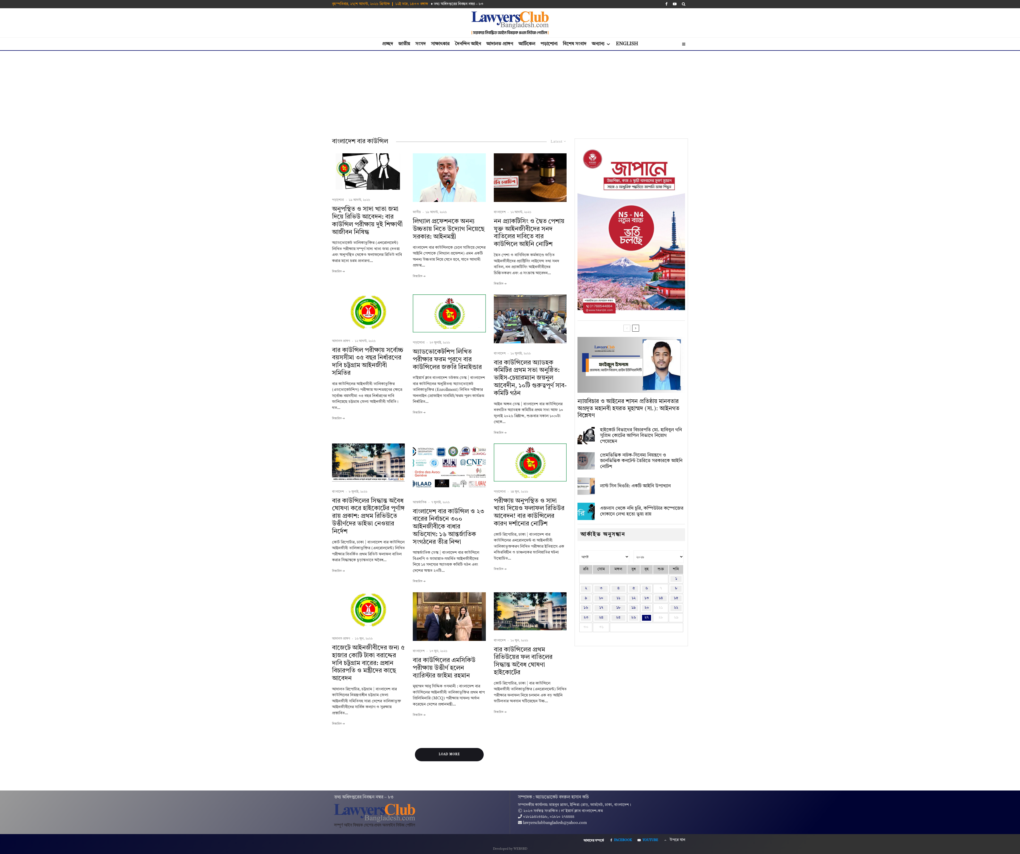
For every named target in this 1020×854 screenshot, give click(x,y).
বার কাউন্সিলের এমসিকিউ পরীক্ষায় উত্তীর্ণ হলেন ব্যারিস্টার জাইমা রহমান (444, 668)
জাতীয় (404, 43)
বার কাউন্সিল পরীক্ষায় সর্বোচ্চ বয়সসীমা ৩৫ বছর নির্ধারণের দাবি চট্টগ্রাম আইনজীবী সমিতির (367, 362)
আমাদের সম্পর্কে (594, 840)
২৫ (618, 618)
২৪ (601, 618)
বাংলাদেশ (500, 212)
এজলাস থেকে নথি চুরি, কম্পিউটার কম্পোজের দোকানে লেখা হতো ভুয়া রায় (641, 511)
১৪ (661, 598)
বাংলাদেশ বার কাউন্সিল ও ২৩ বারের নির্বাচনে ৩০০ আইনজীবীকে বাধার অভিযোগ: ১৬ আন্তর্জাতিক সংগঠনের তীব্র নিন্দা (448, 527)
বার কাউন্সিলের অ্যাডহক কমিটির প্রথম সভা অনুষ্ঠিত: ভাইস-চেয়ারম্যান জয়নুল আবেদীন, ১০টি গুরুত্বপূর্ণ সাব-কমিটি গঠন (530, 378)
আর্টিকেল (526, 43)
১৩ (646, 598)
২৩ (586, 618)
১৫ (676, 598)
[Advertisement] (510, 90)
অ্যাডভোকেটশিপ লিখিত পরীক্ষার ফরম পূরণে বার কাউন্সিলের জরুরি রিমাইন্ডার (447, 360)
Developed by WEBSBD (510, 849)
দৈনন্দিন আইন (468, 43)
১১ (618, 598)
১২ (634, 598)
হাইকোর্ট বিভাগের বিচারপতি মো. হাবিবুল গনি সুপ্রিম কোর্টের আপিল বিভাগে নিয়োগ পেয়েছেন (641, 436)
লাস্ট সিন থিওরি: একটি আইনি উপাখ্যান (635, 486)
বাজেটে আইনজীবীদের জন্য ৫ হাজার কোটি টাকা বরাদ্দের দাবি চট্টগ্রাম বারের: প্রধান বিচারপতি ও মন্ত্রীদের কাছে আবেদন (368, 663)
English (627, 43)
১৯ (633, 608)
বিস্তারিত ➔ (338, 271)
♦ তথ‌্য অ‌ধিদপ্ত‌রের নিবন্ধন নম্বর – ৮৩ (457, 4)
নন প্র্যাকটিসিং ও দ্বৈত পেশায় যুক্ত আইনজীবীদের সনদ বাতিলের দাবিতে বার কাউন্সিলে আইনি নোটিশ (529, 233)
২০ (646, 608)
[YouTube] (674, 4)
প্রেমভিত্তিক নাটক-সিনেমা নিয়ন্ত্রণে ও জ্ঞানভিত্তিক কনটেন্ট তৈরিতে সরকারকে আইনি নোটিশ (641, 461)
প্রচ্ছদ (387, 43)
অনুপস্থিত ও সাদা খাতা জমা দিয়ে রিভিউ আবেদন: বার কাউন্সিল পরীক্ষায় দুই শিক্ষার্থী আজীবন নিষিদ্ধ (367, 220)
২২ (676, 608)
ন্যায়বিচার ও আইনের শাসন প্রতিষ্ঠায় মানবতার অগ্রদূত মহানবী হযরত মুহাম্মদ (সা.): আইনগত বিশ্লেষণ (628, 408)
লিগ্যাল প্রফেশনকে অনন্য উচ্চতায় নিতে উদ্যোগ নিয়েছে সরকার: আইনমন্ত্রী (448, 229)
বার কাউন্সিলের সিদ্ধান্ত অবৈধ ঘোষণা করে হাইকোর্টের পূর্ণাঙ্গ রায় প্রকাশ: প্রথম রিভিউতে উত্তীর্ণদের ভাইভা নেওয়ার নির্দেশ (368, 516)
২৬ (633, 618)
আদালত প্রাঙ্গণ (499, 43)
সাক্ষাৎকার (440, 43)
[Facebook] (666, 4)
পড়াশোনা (549, 43)
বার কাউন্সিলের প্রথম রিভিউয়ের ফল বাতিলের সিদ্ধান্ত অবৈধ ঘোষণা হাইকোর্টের (523, 661)
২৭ (646, 618)
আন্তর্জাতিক (420, 502)
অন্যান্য (598, 43)
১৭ (601, 608)
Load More (449, 754)
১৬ (586, 608)
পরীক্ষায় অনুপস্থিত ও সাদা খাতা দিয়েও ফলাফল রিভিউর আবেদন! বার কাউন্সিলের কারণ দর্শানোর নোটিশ (529, 512)
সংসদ (420, 43)
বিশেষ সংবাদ (574, 43)
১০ (601, 598)
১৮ (618, 608)
